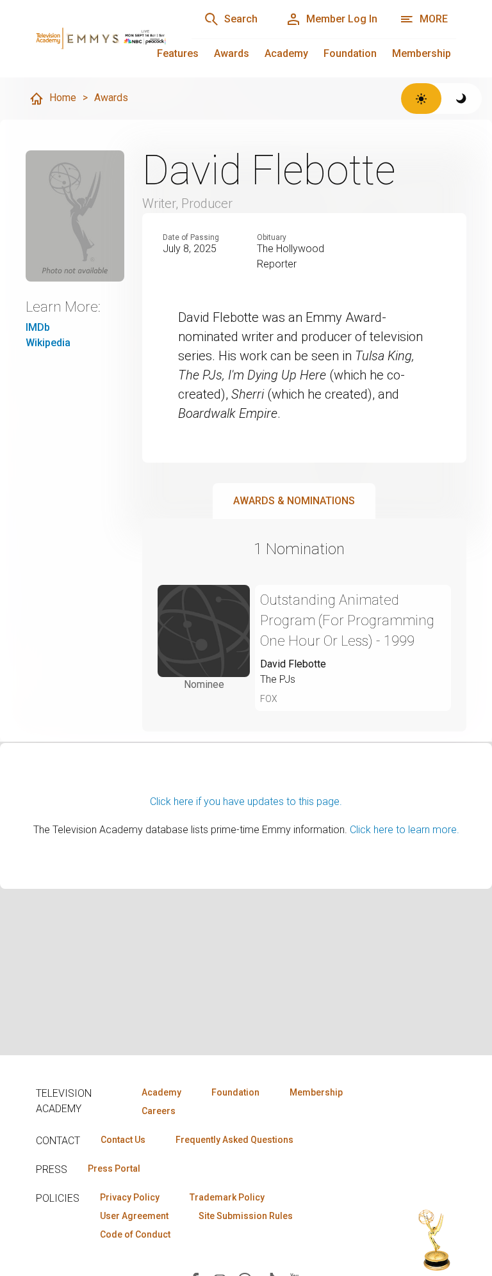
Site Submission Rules (246, 1216)
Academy (286, 53)
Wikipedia (48, 343)
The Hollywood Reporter (290, 256)
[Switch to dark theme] (461, 98)
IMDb (38, 327)
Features (178, 53)
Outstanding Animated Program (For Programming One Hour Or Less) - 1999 (347, 620)
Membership (421, 53)
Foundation (350, 53)
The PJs (277, 679)
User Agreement (134, 1216)
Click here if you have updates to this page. (246, 801)
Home (62, 98)
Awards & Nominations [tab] (294, 501)
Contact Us (123, 1140)
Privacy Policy (130, 1197)
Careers (159, 1111)
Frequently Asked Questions (234, 1140)
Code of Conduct (135, 1234)
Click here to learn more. (404, 830)
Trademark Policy (227, 1197)
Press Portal (114, 1168)
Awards (231, 53)
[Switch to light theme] (421, 98)
